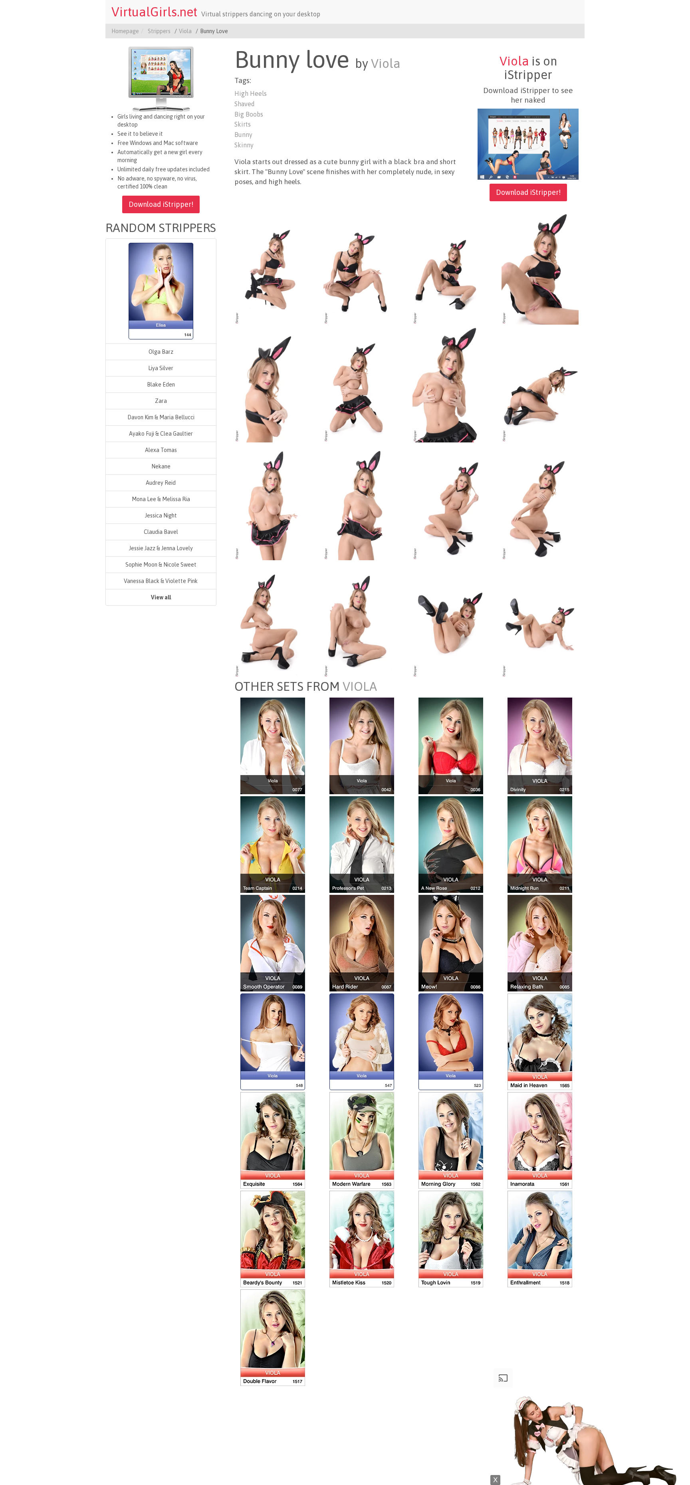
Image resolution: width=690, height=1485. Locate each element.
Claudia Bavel (161, 532)
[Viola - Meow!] (450, 942)
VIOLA (360, 686)
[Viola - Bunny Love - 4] (540, 266)
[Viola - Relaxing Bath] (540, 942)
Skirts (242, 124)
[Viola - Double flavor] (272, 1337)
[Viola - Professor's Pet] (361, 844)
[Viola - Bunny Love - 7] (451, 384)
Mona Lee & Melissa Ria (161, 499)
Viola (185, 31)
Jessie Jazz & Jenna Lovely (161, 548)
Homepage (125, 31)
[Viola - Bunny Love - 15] (451, 619)
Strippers (159, 31)
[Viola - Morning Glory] (450, 1139)
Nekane (161, 466)
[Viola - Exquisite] (272, 1139)
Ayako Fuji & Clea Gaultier (161, 433)
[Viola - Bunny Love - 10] (362, 502)
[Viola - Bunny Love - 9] (272, 502)
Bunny (243, 134)
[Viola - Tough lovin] (450, 1238)
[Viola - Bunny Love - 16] (540, 619)
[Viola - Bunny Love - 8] (540, 384)
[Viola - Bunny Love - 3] (451, 266)
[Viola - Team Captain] (272, 844)
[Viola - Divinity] (540, 745)
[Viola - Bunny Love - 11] (451, 502)
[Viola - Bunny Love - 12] (540, 502)
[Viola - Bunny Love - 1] (272, 266)
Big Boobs (248, 114)
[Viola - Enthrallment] (540, 1238)
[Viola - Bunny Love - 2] (362, 266)
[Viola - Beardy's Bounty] (272, 1238)
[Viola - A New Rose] (450, 844)
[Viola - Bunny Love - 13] (272, 619)
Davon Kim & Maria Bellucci (160, 417)
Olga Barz (161, 352)
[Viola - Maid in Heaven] (540, 1041)
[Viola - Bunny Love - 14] (362, 619)
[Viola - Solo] (272, 745)
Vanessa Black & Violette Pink (161, 581)
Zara (161, 401)
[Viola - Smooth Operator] (272, 942)
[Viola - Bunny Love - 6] (362, 384)
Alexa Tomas (161, 450)
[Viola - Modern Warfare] (361, 1139)
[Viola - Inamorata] (540, 1139)
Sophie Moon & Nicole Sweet (160, 564)
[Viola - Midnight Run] (540, 844)
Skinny (244, 145)
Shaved (244, 103)
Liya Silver (160, 368)
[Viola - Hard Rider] (361, 942)
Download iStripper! (161, 204)
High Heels (250, 93)
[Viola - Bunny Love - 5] (272, 384)
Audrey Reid (161, 483)
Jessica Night (161, 515)
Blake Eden (161, 384)
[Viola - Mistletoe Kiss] (361, 1238)
